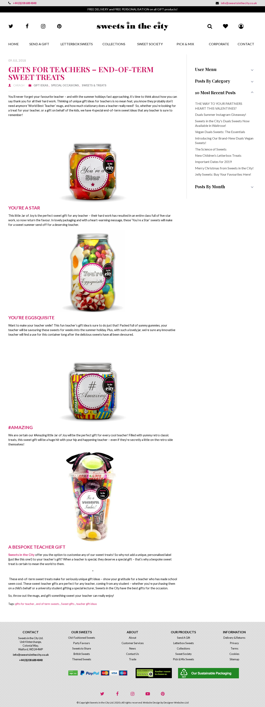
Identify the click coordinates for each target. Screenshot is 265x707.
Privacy (234, 643)
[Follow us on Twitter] (10, 26)
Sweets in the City (21, 555)
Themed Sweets (81, 659)
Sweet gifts (67, 603)
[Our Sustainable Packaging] (217, 673)
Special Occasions (65, 85)
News (132, 648)
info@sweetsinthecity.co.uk (239, 3)
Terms (234, 648)
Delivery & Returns (234, 637)
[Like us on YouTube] (148, 694)
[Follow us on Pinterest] (59, 26)
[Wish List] (225, 26)
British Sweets (81, 654)
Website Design (151, 702)
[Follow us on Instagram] (43, 26)
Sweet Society (150, 44)
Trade (132, 659)
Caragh (18, 85)
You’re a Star (24, 207)
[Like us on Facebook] (27, 26)
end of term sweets (47, 603)
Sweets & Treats (94, 85)
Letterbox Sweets (76, 44)
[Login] (240, 26)
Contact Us (132, 654)
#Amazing (20, 427)
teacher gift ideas (86, 603)
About (132, 637)
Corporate (219, 44)
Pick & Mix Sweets (183, 659)
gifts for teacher (24, 603)
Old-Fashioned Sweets (81, 637)
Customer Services (133, 643)
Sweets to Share (81, 648)
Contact (246, 44)
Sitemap (234, 659)
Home (13, 44)
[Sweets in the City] (132, 26)
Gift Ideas (41, 85)
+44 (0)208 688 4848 (24, 3)
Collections (113, 44)
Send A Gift (39, 44)
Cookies (234, 654)
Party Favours (81, 643)
